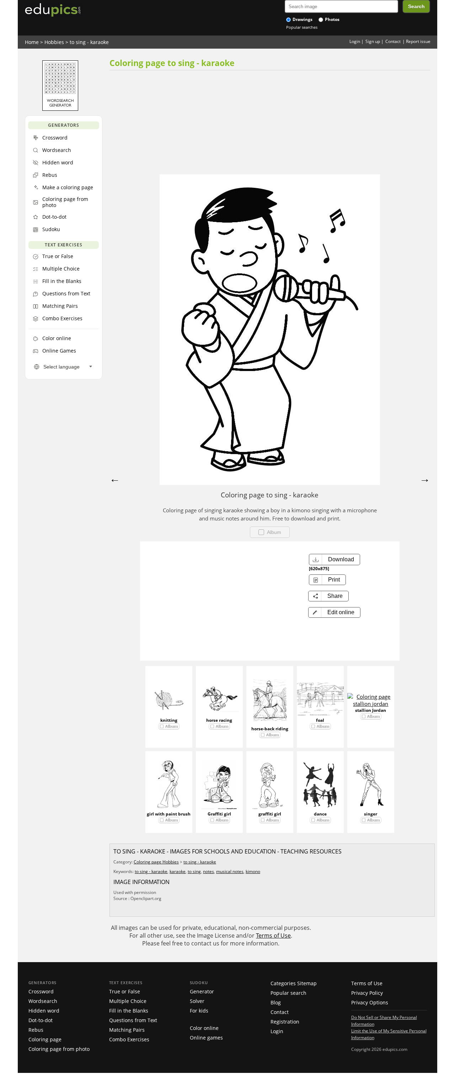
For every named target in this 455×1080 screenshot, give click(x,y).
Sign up (372, 41)
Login (354, 41)
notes (208, 871)
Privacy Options (369, 1002)
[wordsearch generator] (60, 109)
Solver (197, 1001)
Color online (204, 1028)
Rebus (35, 1029)
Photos (331, 19)
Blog (276, 1002)
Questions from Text (133, 1020)
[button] (334, 612)
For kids (199, 1010)
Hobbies (54, 42)
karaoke (178, 871)
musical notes (229, 871)
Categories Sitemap (294, 983)
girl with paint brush (169, 814)
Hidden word (43, 1010)
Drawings (301, 19)
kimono (253, 871)
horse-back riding (269, 729)
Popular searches (301, 27)
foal (320, 720)
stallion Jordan (370, 710)
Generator (202, 991)
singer (370, 814)
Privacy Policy (367, 992)
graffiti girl (269, 814)
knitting (168, 720)
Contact (393, 41)
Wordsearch (42, 1001)
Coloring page (44, 1039)
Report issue (418, 41)
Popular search (288, 992)
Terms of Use (273, 935)
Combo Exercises (129, 1039)
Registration (285, 1021)
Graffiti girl (219, 814)
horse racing (219, 720)
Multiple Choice (127, 1001)
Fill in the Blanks (128, 1010)
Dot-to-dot (40, 1020)
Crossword (41, 991)
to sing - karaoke (89, 42)
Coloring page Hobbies (156, 862)
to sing (194, 871)
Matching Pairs (127, 1029)
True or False (124, 991)
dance (320, 814)
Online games (206, 1037)
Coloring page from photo (59, 1049)
